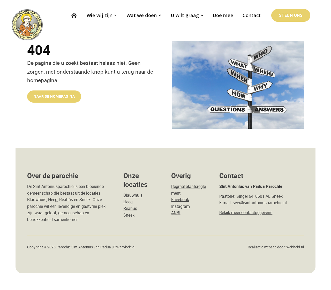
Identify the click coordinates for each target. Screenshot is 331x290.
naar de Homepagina (54, 96)
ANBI (175, 213)
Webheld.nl (295, 247)
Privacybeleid (123, 247)
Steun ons (291, 15)
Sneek (128, 215)
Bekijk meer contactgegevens (245, 212)
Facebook (180, 199)
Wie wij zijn (99, 15)
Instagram (180, 206)
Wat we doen (141, 15)
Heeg (128, 202)
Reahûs (130, 208)
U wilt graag (185, 15)
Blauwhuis (132, 195)
